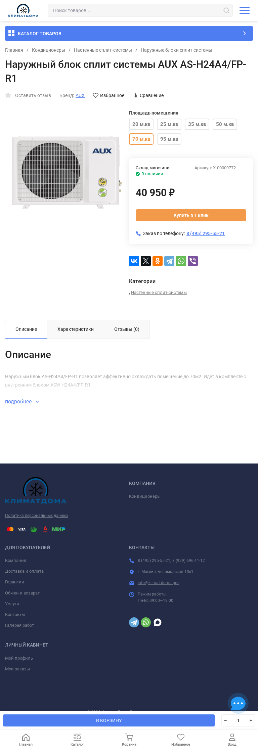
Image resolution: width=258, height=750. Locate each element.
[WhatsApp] (181, 261)
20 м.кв (141, 124)
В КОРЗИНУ (109, 720)
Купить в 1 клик (191, 215)
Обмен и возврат (22, 592)
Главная (14, 50)
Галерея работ (19, 625)
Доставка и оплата (24, 571)
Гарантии (14, 581)
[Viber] (193, 261)
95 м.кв (169, 139)
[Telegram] (169, 261)
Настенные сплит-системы (103, 50)
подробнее (19, 401)
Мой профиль (19, 658)
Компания (15, 560)
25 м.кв (169, 124)
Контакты (15, 614)
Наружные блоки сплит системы (176, 50)
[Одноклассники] (158, 261)
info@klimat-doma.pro (158, 582)
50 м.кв (225, 124)
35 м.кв (197, 124)
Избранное (112, 95)
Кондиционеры (48, 50)
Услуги (12, 603)
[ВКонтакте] (134, 261)
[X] (146, 261)
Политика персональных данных (36, 515)
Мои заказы (17, 668)
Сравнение (152, 95)
